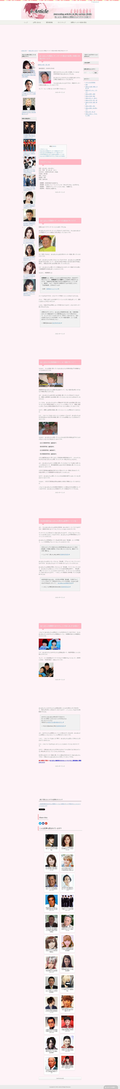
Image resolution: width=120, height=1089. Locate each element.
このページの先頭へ (111, 1087)
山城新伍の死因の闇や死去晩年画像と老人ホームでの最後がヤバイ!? (51, 1031)
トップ (26, 22)
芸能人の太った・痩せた (91, 98)
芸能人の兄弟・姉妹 (90, 96)
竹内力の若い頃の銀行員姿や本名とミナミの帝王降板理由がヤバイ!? (51, 889)
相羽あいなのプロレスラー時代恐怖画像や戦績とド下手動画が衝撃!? (67, 969)
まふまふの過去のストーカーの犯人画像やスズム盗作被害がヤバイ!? (51, 971)
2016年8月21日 (65, 587)
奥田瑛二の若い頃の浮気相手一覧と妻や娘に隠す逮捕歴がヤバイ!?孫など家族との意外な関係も (51, 929)
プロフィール (44, 149)
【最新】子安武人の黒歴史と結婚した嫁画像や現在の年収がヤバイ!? (67, 1067)
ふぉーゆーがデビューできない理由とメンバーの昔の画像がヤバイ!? (67, 909)
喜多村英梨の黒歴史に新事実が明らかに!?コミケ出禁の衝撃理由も (51, 950)
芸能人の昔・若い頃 (43, 64)
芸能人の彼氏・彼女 (90, 106)
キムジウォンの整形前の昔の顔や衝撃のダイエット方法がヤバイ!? (67, 848)
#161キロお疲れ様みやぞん (55, 722)
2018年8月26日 (60, 726)
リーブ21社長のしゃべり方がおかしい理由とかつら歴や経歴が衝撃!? (51, 991)
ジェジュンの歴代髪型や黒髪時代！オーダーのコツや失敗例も (51, 848)
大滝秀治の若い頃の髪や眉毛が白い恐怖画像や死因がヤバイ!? (51, 1071)
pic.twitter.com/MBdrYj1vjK (65, 583)
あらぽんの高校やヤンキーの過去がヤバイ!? (51, 151)
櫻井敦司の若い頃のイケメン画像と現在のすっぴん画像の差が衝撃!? (51, 1051)
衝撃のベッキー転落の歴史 (79, 22)
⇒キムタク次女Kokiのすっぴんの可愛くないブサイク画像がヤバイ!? (29, 94)
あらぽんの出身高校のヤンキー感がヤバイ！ (52, 152)
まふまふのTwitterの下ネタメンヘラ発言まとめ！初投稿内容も (67, 989)
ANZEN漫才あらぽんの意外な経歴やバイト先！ (52, 154)
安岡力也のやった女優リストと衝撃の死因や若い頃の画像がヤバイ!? (51, 909)
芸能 (86, 84)
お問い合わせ (37, 22)
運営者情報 (49, 22)
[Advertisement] (60, 37)
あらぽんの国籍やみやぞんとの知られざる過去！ (53, 156)
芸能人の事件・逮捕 (90, 94)
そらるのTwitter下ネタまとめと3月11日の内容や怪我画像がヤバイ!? (51, 1011)
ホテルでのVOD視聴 (90, 82)
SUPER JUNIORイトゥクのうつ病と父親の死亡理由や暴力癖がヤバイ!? (67, 1009)
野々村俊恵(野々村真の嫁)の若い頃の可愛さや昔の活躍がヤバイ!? (51, 869)
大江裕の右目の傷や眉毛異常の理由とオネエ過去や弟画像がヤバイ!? (67, 1050)
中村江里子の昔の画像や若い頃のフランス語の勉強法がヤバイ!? (67, 889)
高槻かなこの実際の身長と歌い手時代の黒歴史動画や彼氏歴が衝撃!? (67, 949)
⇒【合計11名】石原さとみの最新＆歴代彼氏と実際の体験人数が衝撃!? (29, 75)
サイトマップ (62, 22)
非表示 (54, 146)
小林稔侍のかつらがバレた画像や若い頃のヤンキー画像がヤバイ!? (67, 929)
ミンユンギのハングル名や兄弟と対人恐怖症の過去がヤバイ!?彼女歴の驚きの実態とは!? (67, 869)
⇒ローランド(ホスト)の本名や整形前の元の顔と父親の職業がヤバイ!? (29, 112)
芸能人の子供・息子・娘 (91, 100)
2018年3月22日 (64, 554)
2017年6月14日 (56, 323)
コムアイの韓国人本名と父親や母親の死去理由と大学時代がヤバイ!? (67, 1030)
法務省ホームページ (51, 289)
